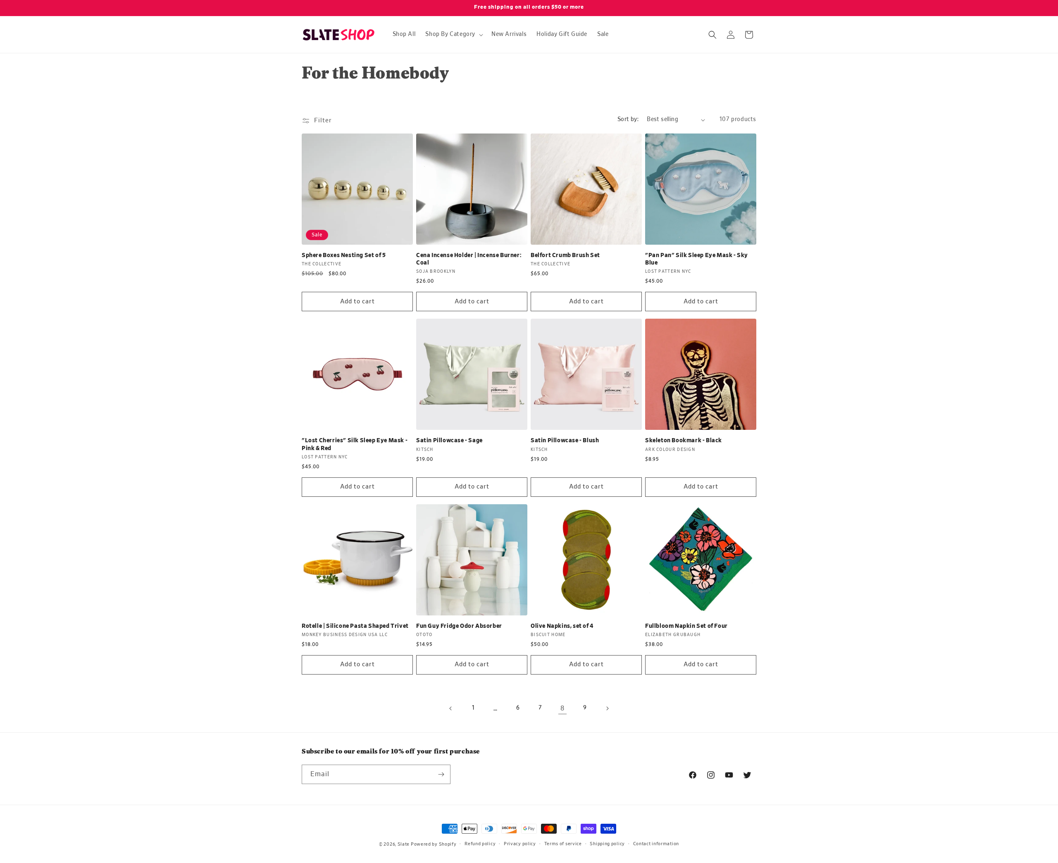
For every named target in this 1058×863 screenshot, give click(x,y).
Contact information (656, 844)
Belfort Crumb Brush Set (565, 255)
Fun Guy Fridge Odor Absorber (459, 626)
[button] (453, 34)
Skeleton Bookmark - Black (683, 440)
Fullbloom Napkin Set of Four (686, 626)
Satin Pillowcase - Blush (565, 440)
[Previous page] (451, 708)
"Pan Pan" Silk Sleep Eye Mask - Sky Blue (696, 259)
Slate (404, 844)
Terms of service (563, 844)
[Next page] (607, 708)
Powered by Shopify (434, 844)
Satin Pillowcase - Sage (449, 440)
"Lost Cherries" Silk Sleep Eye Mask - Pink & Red (354, 444)
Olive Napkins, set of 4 (562, 626)
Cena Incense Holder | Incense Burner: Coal (468, 259)
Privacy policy (520, 844)
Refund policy (480, 844)
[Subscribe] (441, 774)
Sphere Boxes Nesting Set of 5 (344, 255)
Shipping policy (607, 844)
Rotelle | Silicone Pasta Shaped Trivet (355, 626)
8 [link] (562, 708)
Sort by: (628, 119)
